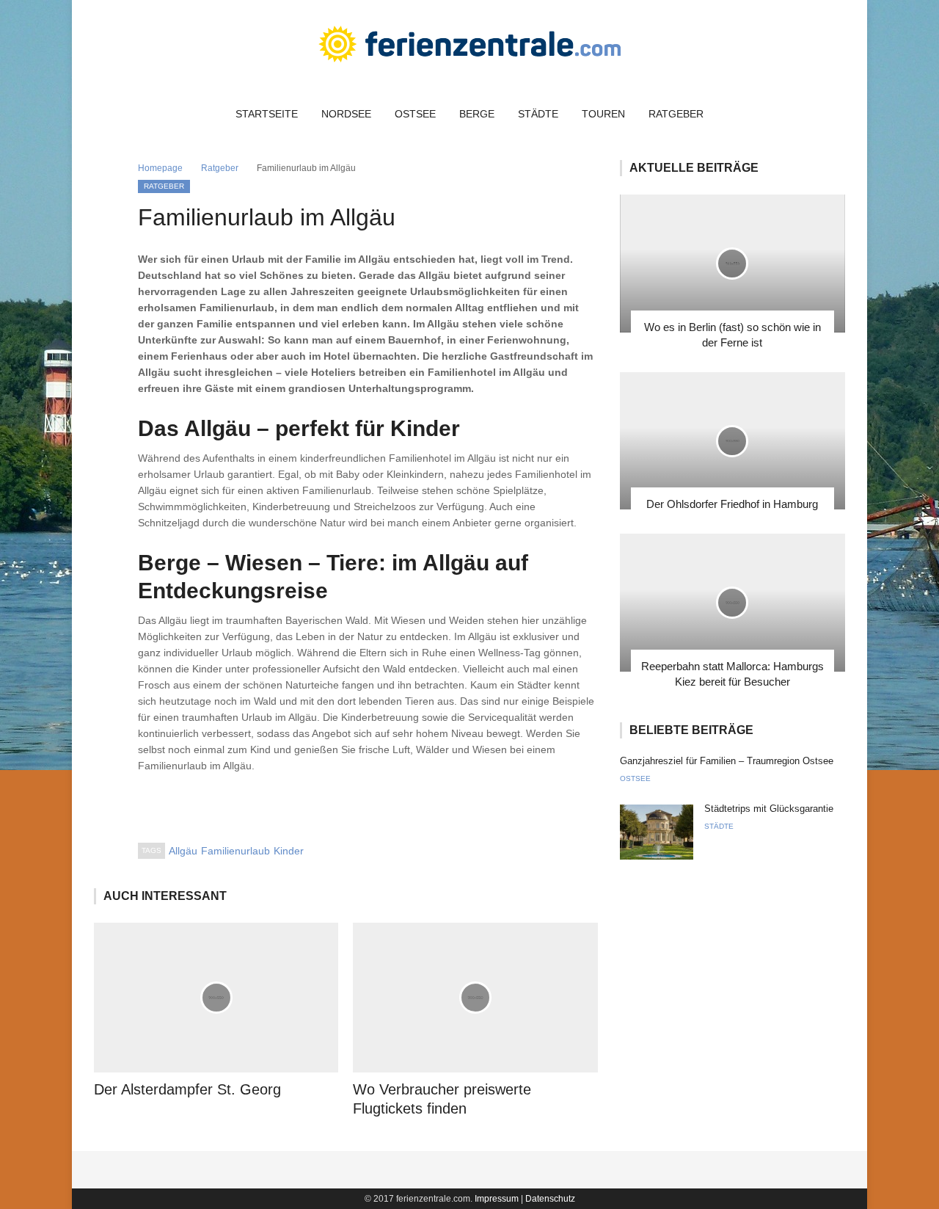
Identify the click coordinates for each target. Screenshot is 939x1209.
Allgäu (183, 851)
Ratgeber (676, 114)
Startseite (266, 114)
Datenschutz (550, 1199)
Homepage (160, 168)
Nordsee (346, 114)
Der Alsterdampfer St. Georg (187, 1089)
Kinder (289, 851)
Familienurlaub (235, 851)
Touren (603, 114)
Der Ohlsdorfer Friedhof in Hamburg (732, 504)
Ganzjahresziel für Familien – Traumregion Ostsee (726, 760)
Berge (476, 114)
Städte (538, 114)
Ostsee (415, 114)
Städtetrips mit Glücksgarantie (768, 808)
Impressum (497, 1199)
